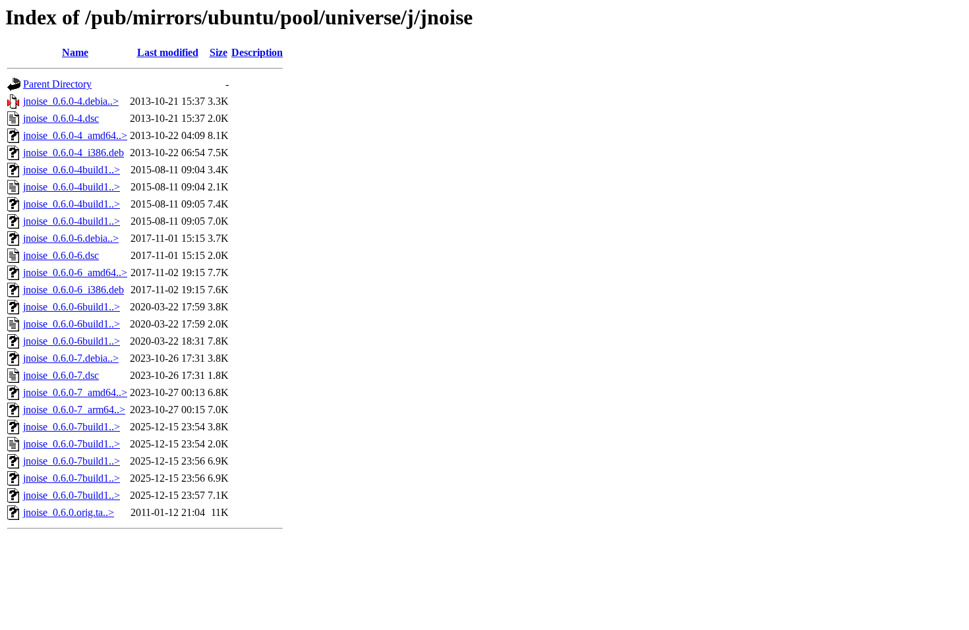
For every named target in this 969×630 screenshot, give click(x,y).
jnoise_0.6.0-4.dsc (61, 118)
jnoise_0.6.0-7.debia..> (71, 358)
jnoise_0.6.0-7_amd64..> (75, 392)
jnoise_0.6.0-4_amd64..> (75, 135)
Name (75, 52)
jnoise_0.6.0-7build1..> (71, 426)
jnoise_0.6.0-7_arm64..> (74, 409)
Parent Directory (57, 84)
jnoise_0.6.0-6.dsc (61, 255)
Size (218, 52)
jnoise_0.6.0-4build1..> (71, 169)
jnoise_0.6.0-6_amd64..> (75, 272)
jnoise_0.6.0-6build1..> (71, 306)
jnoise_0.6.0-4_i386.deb (73, 152)
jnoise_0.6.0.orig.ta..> (68, 512)
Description (257, 52)
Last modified (167, 52)
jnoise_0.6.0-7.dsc (61, 375)
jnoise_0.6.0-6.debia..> (71, 238)
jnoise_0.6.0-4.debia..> (71, 101)
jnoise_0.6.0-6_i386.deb (73, 289)
